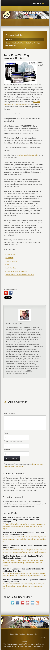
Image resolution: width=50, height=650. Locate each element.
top (44, 637)
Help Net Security (11, 261)
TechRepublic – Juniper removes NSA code (19, 275)
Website (7, 449)
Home (8, 43)
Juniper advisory (10, 254)
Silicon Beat (9, 258)
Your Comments (9, 413)
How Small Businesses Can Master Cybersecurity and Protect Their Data (23, 570)
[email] (6, 293)
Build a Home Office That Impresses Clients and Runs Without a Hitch (25, 546)
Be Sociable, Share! (10, 289)
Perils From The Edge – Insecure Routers (18, 56)
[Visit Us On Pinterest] (22, 604)
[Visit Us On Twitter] (12, 604)
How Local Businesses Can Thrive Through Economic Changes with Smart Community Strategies (21, 519)
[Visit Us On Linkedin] (32, 604)
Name (6, 433)
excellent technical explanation (27, 155)
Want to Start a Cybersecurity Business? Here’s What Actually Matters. (23, 557)
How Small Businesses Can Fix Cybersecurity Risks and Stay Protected (24, 580)
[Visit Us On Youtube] (27, 604)
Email (13, 441)
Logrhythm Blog (10, 268)
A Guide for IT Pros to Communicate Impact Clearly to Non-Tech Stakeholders (24, 533)
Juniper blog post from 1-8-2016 (16, 271)
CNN (7, 264)
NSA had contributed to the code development (22, 103)
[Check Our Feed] (37, 604)
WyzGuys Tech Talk (18, 43)
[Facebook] (10, 293)
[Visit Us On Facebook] (17, 604)
